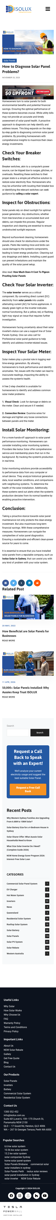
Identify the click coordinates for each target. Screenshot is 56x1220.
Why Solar (9, 1006)
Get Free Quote (11, 1058)
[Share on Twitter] (13, 583)
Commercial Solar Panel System (22, 883)
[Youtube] (45, 1195)
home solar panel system (17, 1160)
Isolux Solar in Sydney (14, 558)
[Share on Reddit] (37, 583)
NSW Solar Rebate (13, 1049)
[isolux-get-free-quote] (28, 92)
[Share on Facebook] (5, 583)
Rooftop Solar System (17, 924)
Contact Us (9, 1066)
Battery (7, 1089)
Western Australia (15, 953)
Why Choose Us (12, 1014)
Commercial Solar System (17, 1093)
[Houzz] (36, 1195)
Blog (6, 1062)
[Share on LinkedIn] (29, 583)
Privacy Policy (11, 1031)
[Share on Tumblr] (21, 583)
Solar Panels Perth (14, 1171)
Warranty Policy (12, 1023)
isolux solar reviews (37, 1171)
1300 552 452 (11, 1111)
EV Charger (12, 889)
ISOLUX (36, 1188)
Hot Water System (15, 895)
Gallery (7, 1054)
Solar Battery (13, 930)
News (9, 907)
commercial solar (40, 1164)
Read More (8, 640)
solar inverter (11, 1178)
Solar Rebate (13, 948)
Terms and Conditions (15, 1027)
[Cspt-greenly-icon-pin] (28, 1195)
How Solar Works (13, 1010)
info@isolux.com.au (14, 1115)
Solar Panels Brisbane (16, 1164)
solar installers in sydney (17, 1167)
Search (10, 725)
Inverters (11, 901)
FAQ (6, 1018)
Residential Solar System (19, 918)
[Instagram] (19, 1195)
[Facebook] (11, 1195)
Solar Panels (9, 60)
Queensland (12, 913)
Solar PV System (15, 942)
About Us (8, 1045)
